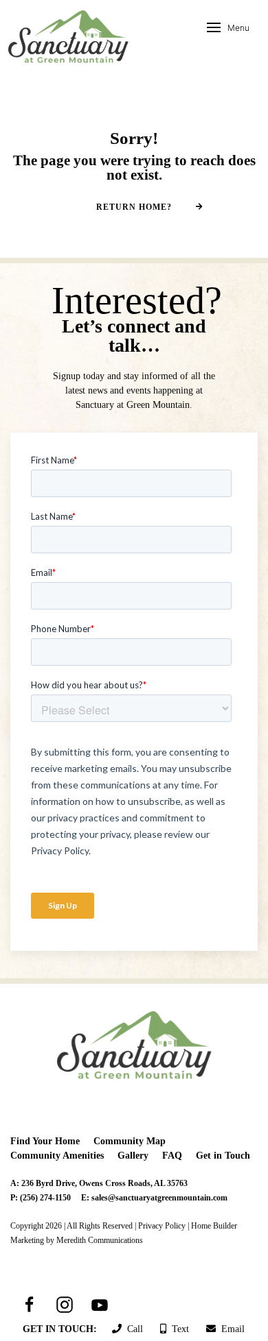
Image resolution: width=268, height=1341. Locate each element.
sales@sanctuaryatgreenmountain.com (159, 1198)
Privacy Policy (162, 1226)
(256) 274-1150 (45, 1198)
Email (230, 1329)
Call (132, 1329)
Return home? (134, 207)
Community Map (129, 1141)
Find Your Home (45, 1141)
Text (177, 1329)
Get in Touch (223, 1155)
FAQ (172, 1155)
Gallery (133, 1155)
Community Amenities (57, 1155)
